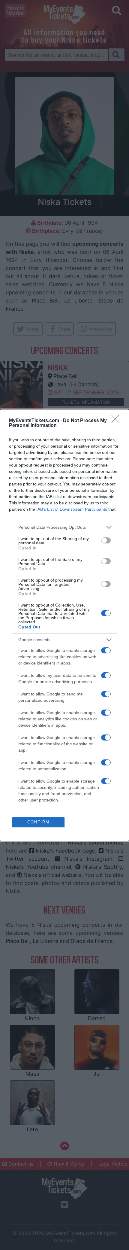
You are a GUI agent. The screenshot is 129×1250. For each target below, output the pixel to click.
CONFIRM (38, 822)
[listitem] (64, 527)
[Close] (117, 421)
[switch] (106, 540)
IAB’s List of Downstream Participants (71, 509)
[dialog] (64, 625)
